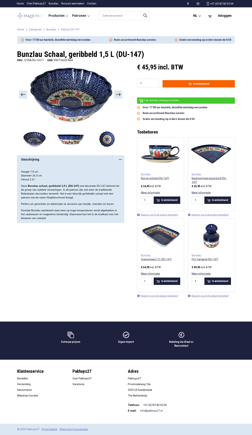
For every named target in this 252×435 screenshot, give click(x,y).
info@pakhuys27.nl (151, 410)
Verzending (24, 384)
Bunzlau (53, 3)
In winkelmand (201, 83)
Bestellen (22, 378)
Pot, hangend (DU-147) (205, 259)
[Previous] (23, 94)
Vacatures (78, 384)
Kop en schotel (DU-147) (155, 178)
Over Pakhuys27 (36, 3)
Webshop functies (27, 395)
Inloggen (225, 15)
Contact (91, 3)
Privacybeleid (49, 429)
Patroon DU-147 (70, 29)
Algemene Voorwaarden (74, 429)
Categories (35, 29)
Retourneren (24, 389)
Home (20, 3)
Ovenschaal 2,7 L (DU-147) (156, 259)
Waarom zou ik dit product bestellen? (159, 215)
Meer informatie (150, 192)
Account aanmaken (72, 3)
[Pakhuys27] (30, 15)
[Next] (118, 94)
